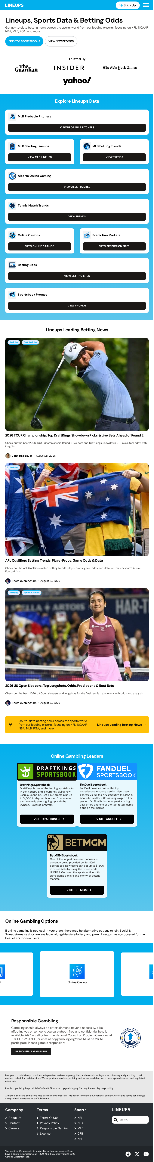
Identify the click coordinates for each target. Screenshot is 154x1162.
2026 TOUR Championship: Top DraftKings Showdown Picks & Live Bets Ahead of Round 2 (74, 435)
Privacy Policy (49, 1123)
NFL (80, 1118)
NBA (81, 1123)
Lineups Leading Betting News (119, 725)
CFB (80, 1134)
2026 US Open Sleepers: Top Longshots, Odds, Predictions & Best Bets (59, 685)
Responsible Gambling (31, 1051)
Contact (14, 1123)
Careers (13, 1128)
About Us (14, 1118)
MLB (80, 1128)
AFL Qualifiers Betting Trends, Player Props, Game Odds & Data (54, 560)
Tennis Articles (31, 592)
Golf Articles (30, 342)
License (45, 1134)
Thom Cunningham (24, 581)
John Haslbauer (22, 455)
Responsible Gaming (54, 1128)
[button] (146, 5)
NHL (80, 1139)
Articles (14, 342)
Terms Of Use (49, 1118)
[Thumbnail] (77, 384)
